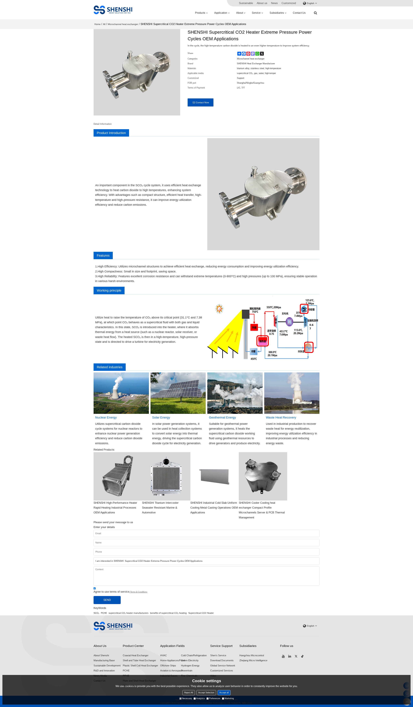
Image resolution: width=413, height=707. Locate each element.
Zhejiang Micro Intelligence (253, 660)
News (274, 3)
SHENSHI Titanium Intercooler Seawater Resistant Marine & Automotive (160, 507)
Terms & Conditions (138, 592)
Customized (289, 3)
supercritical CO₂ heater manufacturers (128, 613)
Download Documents (222, 660)
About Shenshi (101, 655)
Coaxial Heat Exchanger (135, 655)
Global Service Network (222, 665)
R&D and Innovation (104, 670)
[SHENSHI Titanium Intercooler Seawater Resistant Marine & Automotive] (166, 476)
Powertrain (186, 670)
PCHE (104, 613)
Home (97, 24)
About (239, 12)
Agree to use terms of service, (120, 591)
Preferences (214, 698)
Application (220, 12)
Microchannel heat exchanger (123, 24)
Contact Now (202, 102)
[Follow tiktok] (302, 656)
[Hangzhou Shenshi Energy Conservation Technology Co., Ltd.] (113, 9)
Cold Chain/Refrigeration (194, 655)
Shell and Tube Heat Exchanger (139, 660)
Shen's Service (218, 655)
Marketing (229, 698)
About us (262, 3)
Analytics (200, 698)
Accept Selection (206, 692)
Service (256, 12)
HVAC (163, 655)
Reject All (188, 692)
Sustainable (246, 3)
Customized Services (221, 670)
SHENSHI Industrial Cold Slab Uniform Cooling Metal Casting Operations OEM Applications (214, 507)
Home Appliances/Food (172, 660)
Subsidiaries (277, 12)
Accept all (224, 692)
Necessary (187, 698)
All (104, 24)
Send (107, 599)
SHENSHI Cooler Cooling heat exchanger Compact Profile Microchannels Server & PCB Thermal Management (262, 510)
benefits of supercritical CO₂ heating (168, 613)
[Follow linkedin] (290, 656)
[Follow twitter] (296, 656)
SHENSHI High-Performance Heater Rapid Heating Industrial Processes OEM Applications (115, 507)
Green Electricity (190, 660)
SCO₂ (96, 613)
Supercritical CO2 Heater (201, 613)
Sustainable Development (107, 665)
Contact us (299, 12)
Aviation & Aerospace (171, 670)
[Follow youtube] (283, 656)
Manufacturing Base (104, 660)
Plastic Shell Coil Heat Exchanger (140, 665)
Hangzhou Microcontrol (251, 655)
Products (200, 12)
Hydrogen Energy (190, 665)
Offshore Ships (168, 665)
